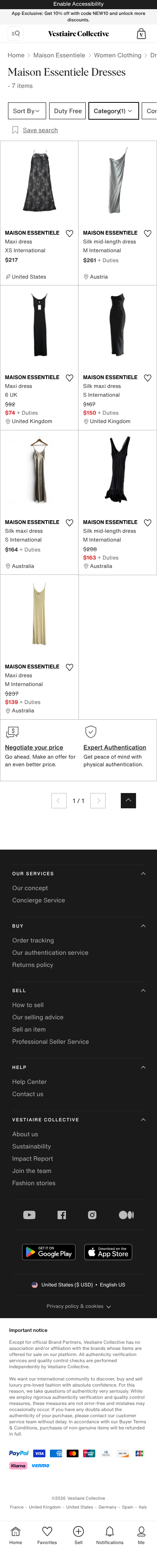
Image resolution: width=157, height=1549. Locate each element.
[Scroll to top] (128, 800)
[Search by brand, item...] (16, 33)
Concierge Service (38, 900)
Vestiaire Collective (45, 1120)
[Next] (98, 800)
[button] (141, 33)
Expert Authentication (114, 747)
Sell (19, 991)
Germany (107, 1507)
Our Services (33, 874)
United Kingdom (45, 1507)
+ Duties (108, 260)
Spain (127, 1507)
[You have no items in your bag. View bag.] (141, 33)
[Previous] (59, 800)
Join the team (31, 1170)
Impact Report (32, 1158)
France (17, 1507)
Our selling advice (38, 1017)
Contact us (27, 1093)
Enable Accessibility (78, 4)
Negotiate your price (34, 747)
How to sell (28, 1004)
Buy (18, 926)
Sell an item (29, 1029)
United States (79, 1507)
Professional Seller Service (50, 1041)
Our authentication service (50, 952)
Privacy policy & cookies (75, 1306)
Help (19, 1067)
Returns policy (32, 964)
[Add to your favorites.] (69, 233)
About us (25, 1134)
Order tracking (33, 940)
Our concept (30, 887)
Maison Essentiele (59, 55)
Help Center (29, 1081)
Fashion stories (34, 1182)
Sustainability (31, 1146)
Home (16, 55)
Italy (143, 1507)
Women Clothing (118, 55)
